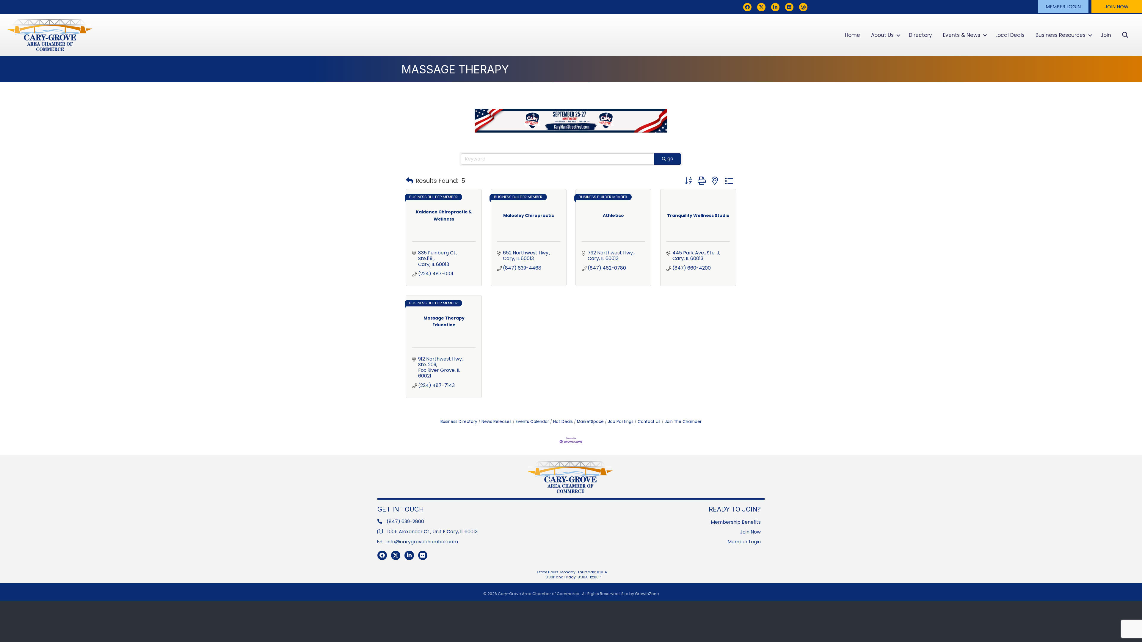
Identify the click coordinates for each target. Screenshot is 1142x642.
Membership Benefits (736, 522)
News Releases (496, 421)
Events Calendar (532, 421)
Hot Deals (563, 421)
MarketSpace (590, 421)
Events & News (961, 35)
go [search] (670, 158)
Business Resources (1060, 35)
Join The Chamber (683, 421)
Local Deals (1010, 35)
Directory (920, 35)
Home (852, 35)
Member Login (744, 541)
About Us (882, 35)
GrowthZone (647, 594)
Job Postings (620, 421)
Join (1106, 35)
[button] (1063, 6)
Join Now (750, 531)
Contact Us (649, 421)
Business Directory (458, 421)
